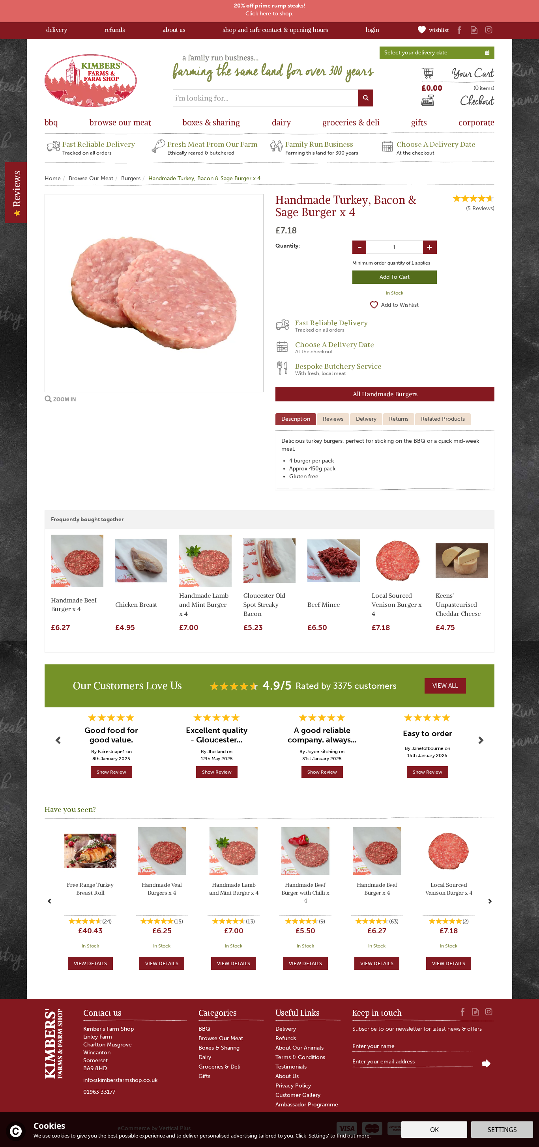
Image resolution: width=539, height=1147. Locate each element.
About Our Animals (299, 1047)
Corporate (476, 122)
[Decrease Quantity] (359, 247)
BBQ (204, 1029)
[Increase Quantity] (430, 247)
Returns (398, 419)
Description (295, 419)
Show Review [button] (111, 772)
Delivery (366, 419)
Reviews (16, 190)
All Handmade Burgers (385, 394)
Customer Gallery (297, 1095)
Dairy (204, 1057)
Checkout (434, 102)
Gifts (204, 1076)
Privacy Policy (293, 1085)
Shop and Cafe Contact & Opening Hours (275, 30)
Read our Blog (474, 30)
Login (372, 30)
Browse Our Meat (220, 1038)
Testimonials (291, 1066)
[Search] (365, 98)
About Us (287, 1076)
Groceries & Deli (219, 1066)
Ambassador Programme (306, 1104)
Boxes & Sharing (219, 1047)
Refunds (285, 1038)
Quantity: (287, 245)
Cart (427, 74)
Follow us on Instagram (488, 30)
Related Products (443, 419)
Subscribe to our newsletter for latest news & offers (417, 1029)
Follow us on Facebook (459, 30)
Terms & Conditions (300, 1057)
